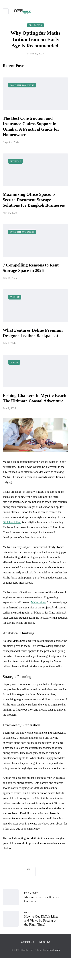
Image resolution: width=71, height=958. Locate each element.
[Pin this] (59, 869)
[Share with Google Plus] (50, 869)
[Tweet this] (46, 869)
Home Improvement (22, 85)
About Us (44, 941)
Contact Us (27, 941)
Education (35, 25)
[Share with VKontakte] (64, 869)
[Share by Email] (41, 874)
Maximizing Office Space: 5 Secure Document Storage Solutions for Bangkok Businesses (34, 200)
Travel (14, 362)
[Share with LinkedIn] (55, 869)
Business (15, 161)
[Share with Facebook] (41, 869)
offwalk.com (53, 950)
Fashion (15, 297)
